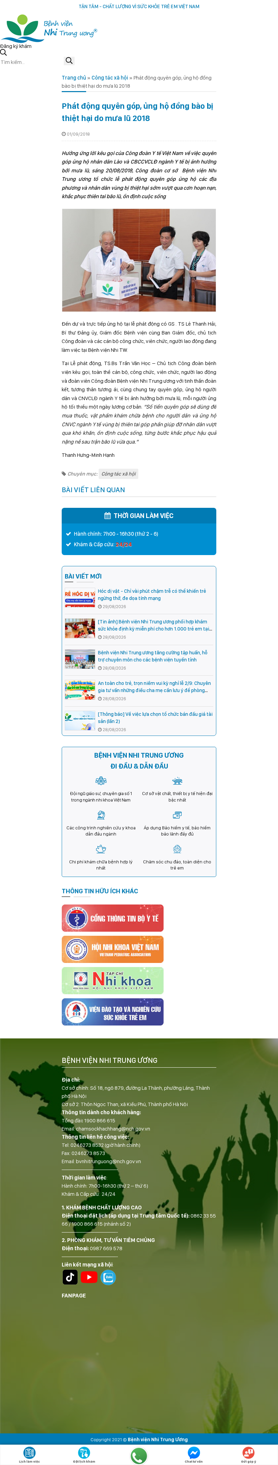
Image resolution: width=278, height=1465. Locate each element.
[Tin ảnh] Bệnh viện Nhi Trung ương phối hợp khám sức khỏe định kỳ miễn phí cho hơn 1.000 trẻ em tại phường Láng (153, 629)
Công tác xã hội (110, 77)
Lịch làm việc (29, 1461)
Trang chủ (74, 77)
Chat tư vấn (194, 1461)
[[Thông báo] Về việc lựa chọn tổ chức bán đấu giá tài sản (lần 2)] (80, 721)
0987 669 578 (106, 1248)
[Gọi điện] (139, 1456)
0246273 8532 (87, 1145)
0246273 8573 (88, 1153)
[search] (69, 61)
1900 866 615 (99, 1120)
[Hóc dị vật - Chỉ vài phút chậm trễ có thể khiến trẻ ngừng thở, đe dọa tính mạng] (80, 598)
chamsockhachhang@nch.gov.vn (113, 1128)
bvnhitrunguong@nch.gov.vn (108, 1161)
